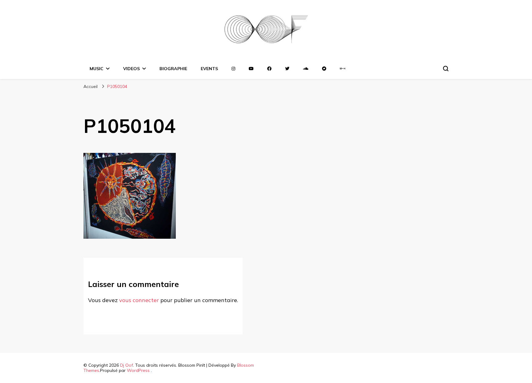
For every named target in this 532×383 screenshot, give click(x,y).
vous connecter (139, 300)
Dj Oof (126, 365)
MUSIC (96, 68)
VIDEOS (131, 68)
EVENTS (209, 68)
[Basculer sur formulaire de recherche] (446, 68)
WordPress (138, 370)
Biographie (173, 68)
